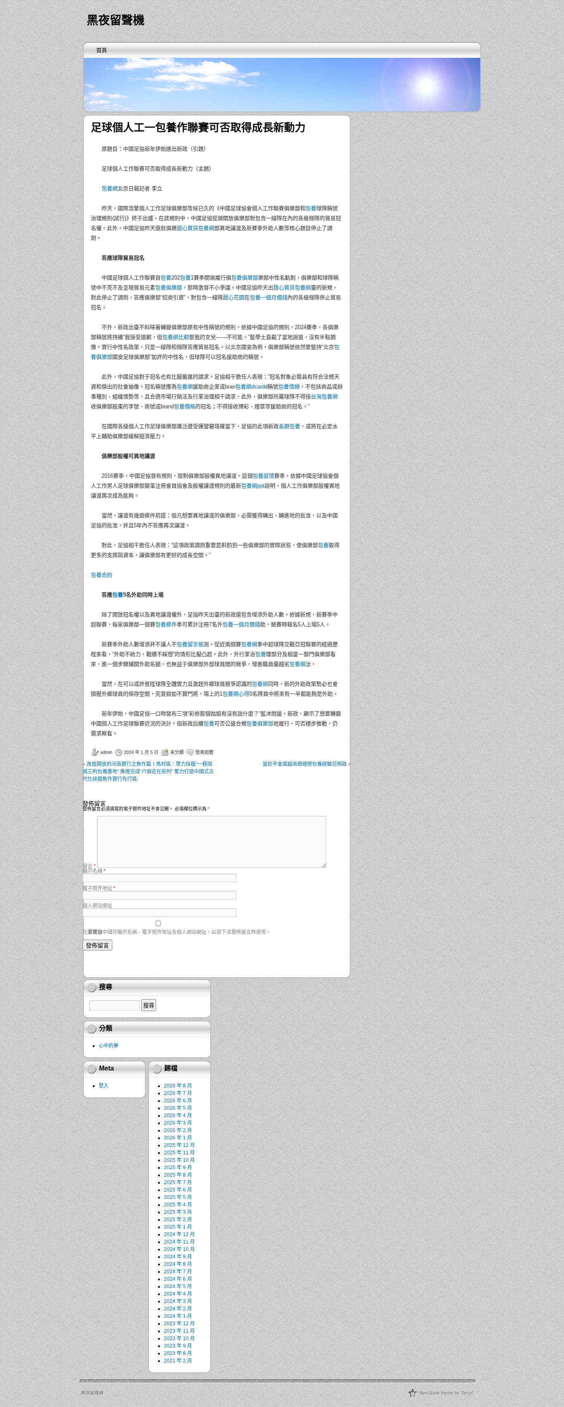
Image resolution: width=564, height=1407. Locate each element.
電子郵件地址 (99, 888)
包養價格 (184, 406)
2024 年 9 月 (178, 1257)
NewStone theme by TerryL (446, 1392)
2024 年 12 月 (179, 1234)
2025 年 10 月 (179, 1160)
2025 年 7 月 (178, 1182)
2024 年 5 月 (178, 1286)
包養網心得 (236, 694)
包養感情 (263, 476)
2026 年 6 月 (178, 1101)
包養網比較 (175, 337)
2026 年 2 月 (178, 1130)
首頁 (101, 50)
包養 (311, 208)
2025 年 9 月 (178, 1167)
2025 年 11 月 (179, 1153)
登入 (104, 1086)
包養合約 (101, 575)
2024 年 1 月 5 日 (141, 752)
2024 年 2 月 (178, 1309)
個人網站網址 (97, 906)
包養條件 (166, 624)
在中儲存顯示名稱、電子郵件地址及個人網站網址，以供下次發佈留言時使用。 (177, 932)
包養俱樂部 (244, 278)
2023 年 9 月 (178, 1346)
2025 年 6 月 (178, 1190)
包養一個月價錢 (268, 297)
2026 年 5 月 (178, 1108)
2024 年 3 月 (178, 1301)
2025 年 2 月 (178, 1219)
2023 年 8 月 (178, 1353)
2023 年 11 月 (179, 1331)
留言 (89, 866)
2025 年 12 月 (179, 1145)
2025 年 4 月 (178, 1205)
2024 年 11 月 (179, 1242)
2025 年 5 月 (178, 1197)
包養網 (110, 188)
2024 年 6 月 (178, 1279)
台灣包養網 (324, 396)
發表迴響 (204, 752)
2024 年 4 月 (178, 1294)
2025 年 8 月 (178, 1175)
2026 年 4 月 (178, 1115)
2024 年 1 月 (178, 1316)
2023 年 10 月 (179, 1338)
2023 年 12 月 (179, 1323)
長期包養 (289, 426)
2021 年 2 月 (178, 1361)
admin (106, 752)
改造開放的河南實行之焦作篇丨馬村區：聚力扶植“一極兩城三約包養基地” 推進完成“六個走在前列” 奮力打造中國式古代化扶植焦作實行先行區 (148, 771)
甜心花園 (233, 297)
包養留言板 (190, 644)
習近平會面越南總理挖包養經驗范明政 (305, 764)
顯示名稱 (94, 871)
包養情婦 (289, 387)
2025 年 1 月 (178, 1227)
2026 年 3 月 (178, 1123)
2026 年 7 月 (178, 1093)
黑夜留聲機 (116, 20)
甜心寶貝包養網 (195, 228)
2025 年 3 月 (178, 1212)
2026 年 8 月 (178, 1086)
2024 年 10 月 (179, 1249)
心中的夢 (108, 1046)
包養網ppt (253, 486)
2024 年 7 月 (178, 1271)
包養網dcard (250, 387)
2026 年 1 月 (178, 1138)
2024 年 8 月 (178, 1264)
